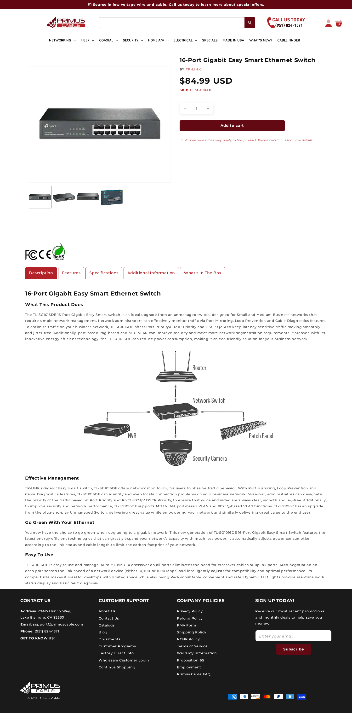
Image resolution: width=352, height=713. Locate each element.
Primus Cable (50, 698)
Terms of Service (192, 646)
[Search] (249, 22)
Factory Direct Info (116, 653)
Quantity (187, 99)
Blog (103, 632)
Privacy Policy (190, 611)
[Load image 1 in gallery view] (40, 197)
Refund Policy (190, 618)
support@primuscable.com (57, 624)
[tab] (41, 273)
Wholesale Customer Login (124, 660)
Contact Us (109, 618)
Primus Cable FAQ (194, 674)
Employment (189, 667)
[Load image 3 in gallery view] (88, 197)
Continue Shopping (117, 667)
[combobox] (177, 22)
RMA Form (186, 625)
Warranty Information (197, 653)
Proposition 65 (190, 660)
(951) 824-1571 (46, 631)
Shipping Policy (191, 632)
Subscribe (293, 649)
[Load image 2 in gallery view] (64, 197)
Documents (109, 639)
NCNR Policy (188, 639)
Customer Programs (117, 646)
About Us (107, 611)
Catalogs (107, 625)
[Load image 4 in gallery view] (112, 197)
